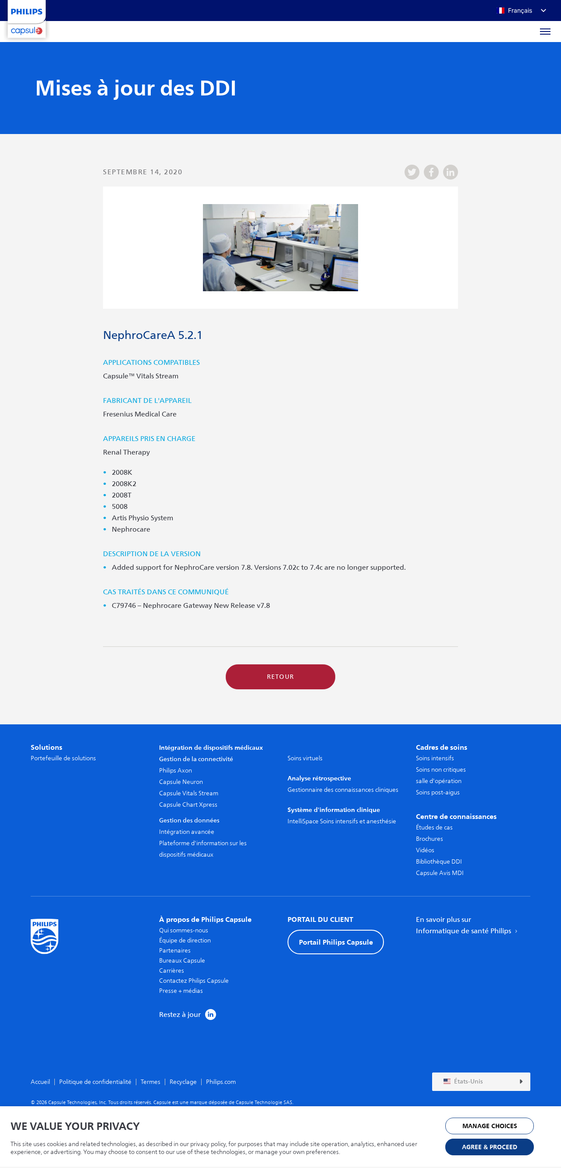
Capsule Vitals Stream (188, 793)
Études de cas (434, 827)
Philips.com (221, 1082)
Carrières (171, 971)
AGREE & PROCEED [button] (489, 1147)
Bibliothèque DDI (439, 862)
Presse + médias (181, 991)
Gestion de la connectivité (196, 759)
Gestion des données (189, 820)
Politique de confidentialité (95, 1082)
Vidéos (425, 850)
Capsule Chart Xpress (188, 805)
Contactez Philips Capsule (194, 981)
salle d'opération (439, 781)
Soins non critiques (441, 770)
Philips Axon (175, 771)
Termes (150, 1082)
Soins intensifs (435, 758)
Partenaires (175, 951)
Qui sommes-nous (183, 930)
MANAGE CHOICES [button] (489, 1126)
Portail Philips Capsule (336, 942)
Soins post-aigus (438, 792)
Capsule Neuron (181, 782)
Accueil (40, 1082)
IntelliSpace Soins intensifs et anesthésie (342, 821)
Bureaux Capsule (182, 961)
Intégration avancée (186, 832)
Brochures (429, 839)
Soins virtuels (305, 758)
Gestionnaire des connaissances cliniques (343, 790)
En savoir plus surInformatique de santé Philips (464, 925)
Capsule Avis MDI (440, 873)
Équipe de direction (185, 940)
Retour (281, 677)
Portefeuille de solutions (63, 758)
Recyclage (183, 1082)
